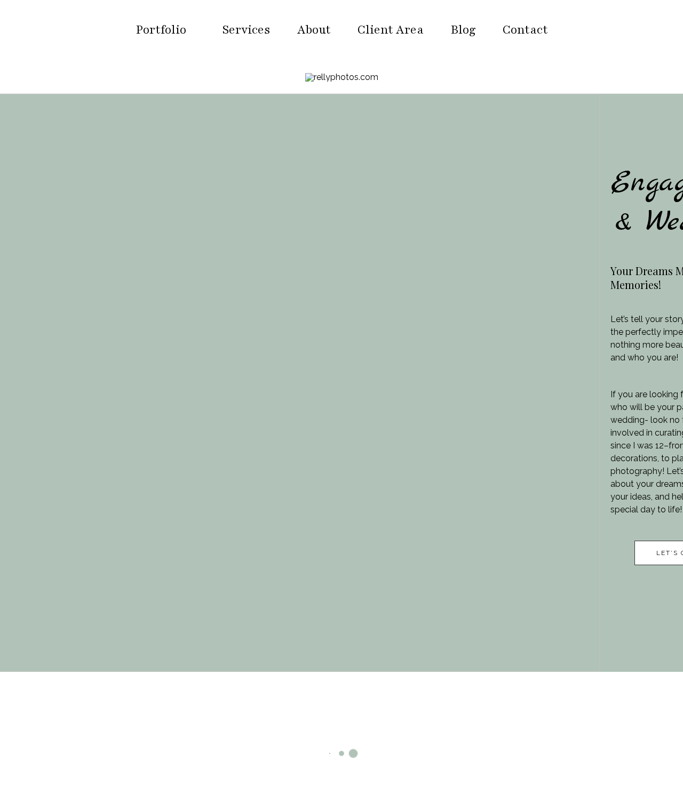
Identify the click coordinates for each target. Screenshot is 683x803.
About (314, 30)
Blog (463, 30)
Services (247, 30)
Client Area (391, 30)
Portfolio (161, 30)
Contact (525, 30)
